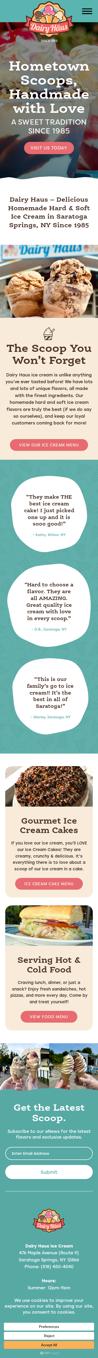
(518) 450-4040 (57, 1266)
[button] (86, 11)
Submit (49, 1172)
